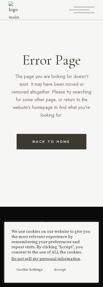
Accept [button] (60, 269)
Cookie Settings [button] (29, 269)
